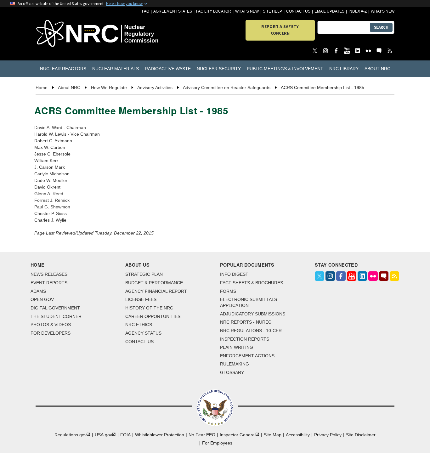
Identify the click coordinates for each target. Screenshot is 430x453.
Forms (228, 291)
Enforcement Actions (247, 355)
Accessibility (298, 434)
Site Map (272, 434)
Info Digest (234, 274)
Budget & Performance (154, 282)
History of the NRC (149, 307)
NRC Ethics (138, 324)
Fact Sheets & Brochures (251, 282)
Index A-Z (357, 11)
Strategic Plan (144, 274)
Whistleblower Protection (159, 434)
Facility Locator (213, 11)
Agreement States (172, 11)
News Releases (49, 274)
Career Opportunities (152, 316)
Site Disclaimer (361, 434)
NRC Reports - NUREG (246, 322)
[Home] (64, 33)
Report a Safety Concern (280, 30)
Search (381, 27)
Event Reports (49, 282)
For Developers (51, 333)
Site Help (272, 11)
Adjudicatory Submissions (252, 313)
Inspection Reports (244, 339)
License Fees (140, 299)
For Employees (217, 442)
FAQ (145, 11)
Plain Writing (236, 347)
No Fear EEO (202, 434)
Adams (38, 291)
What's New (247, 11)
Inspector (238, 434)
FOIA (125, 434)
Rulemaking (234, 363)
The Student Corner (56, 316)
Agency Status (143, 333)
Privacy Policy (328, 434)
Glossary (232, 372)
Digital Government (55, 307)
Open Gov (42, 299)
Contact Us (298, 11)
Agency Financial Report (156, 291)
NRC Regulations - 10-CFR (251, 330)
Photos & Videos (51, 324)
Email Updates (329, 11)
